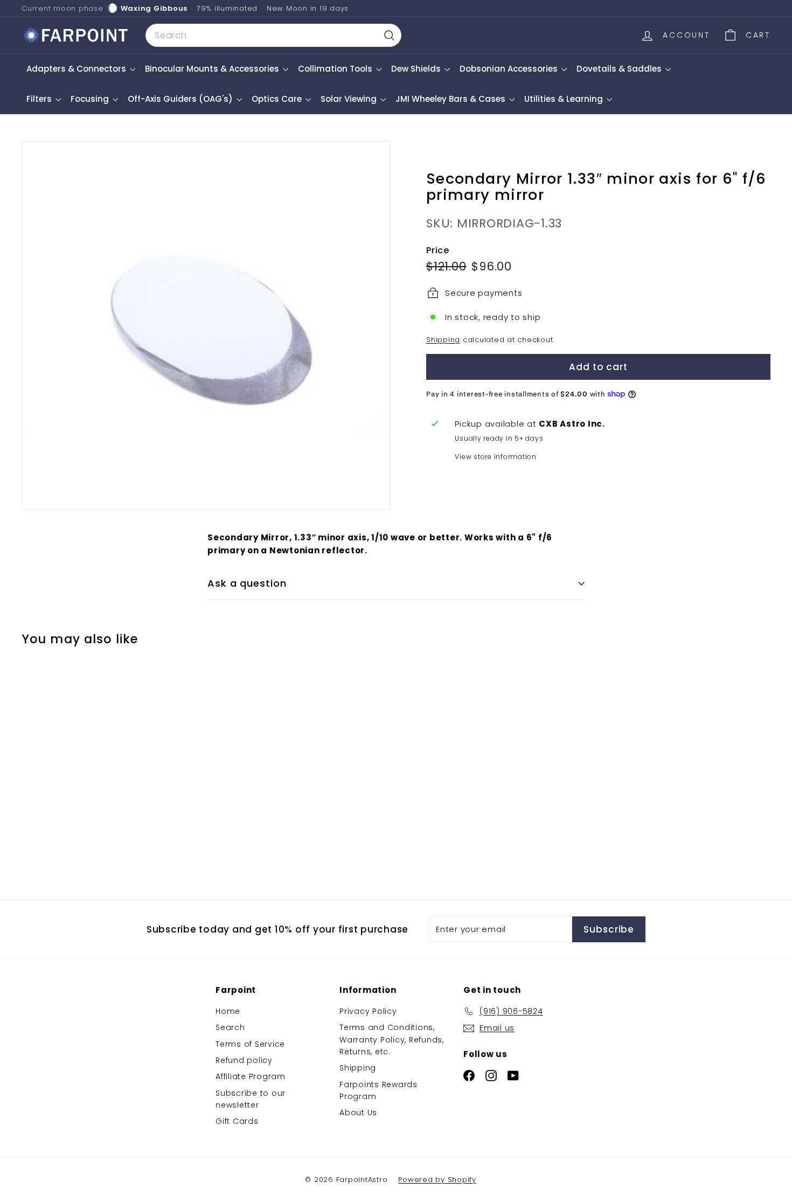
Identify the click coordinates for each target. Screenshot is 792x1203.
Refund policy (244, 1060)
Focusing (91, 99)
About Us (358, 1112)
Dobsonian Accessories (510, 68)
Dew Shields (417, 68)
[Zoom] (206, 325)
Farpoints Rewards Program (378, 1090)
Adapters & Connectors (77, 68)
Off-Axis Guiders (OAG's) (181, 99)
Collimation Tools (336, 68)
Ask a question (247, 583)
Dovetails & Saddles (620, 68)
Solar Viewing (350, 99)
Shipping (443, 339)
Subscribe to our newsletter (251, 1099)
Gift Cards (237, 1121)
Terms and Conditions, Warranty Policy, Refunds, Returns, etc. (391, 1039)
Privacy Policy (368, 1011)
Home (228, 1011)
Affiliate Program (251, 1076)
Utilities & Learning (564, 99)
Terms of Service (250, 1044)
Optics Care (278, 99)
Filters (40, 99)
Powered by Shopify (437, 1179)
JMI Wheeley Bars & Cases (451, 99)
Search (230, 1027)
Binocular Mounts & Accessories (213, 68)
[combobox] (273, 35)
